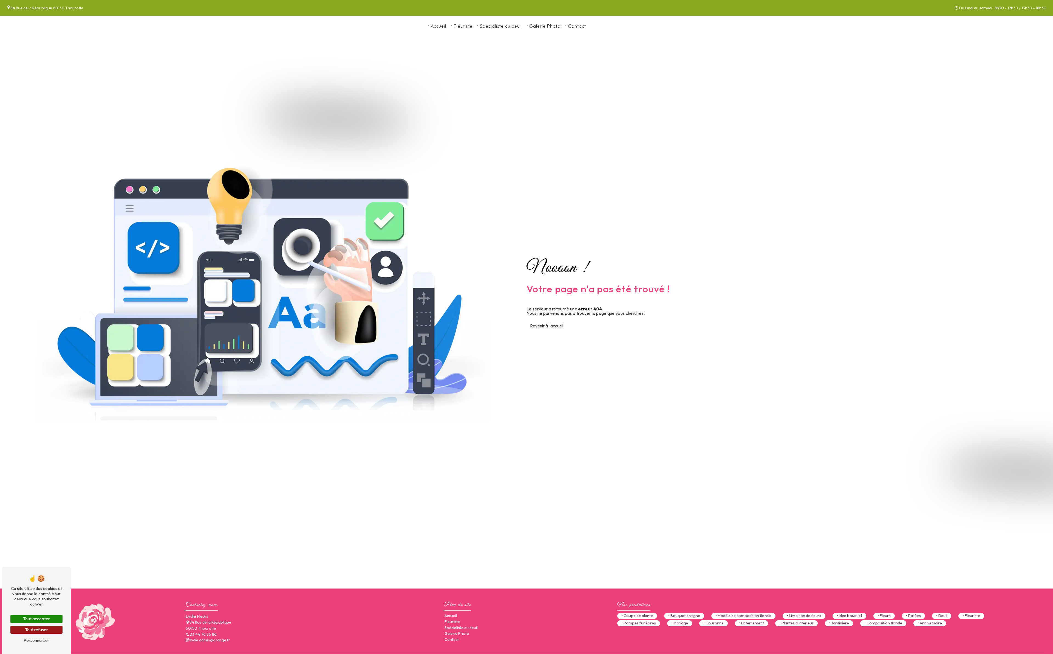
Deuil (942, 615)
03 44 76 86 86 (608, 26)
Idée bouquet (850, 615)
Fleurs (885, 615)
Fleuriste (463, 26)
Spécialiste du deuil (501, 26)
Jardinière (840, 623)
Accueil (438, 26)
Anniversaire (931, 623)
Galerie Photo (545, 26)
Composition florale (884, 623)
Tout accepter (36, 618)
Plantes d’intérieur (798, 623)
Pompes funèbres (640, 623)
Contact (577, 26)
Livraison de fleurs (805, 615)
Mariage (680, 623)
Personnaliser (36, 640)
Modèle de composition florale (744, 615)
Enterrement (752, 623)
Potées (914, 615)
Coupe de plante (638, 615)
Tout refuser (36, 629)
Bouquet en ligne (685, 615)
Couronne (715, 623)
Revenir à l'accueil (547, 326)
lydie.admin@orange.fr (209, 640)
